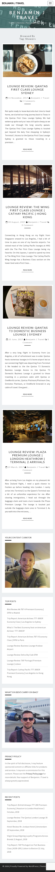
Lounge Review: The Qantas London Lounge (26, 817)
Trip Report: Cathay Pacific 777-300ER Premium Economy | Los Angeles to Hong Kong (25, 673)
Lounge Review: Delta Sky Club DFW (22, 654)
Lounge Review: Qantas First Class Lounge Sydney (27, 89)
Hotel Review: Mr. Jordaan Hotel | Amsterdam (27, 826)
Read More (28, 149)
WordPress (33, 866)
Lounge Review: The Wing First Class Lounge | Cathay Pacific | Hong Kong (27, 212)
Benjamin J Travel (13, 3)
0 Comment (27, 225)
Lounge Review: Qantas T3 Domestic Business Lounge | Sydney (27, 331)
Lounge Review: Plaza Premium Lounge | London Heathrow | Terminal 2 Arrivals (27, 457)
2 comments (29, 101)
